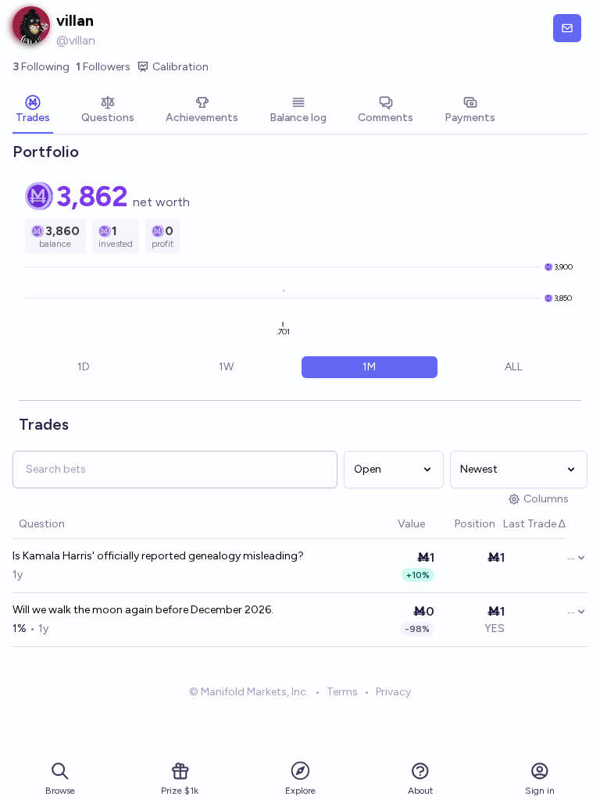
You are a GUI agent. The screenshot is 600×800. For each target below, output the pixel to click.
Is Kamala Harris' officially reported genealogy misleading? (158, 555)
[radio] (83, 367)
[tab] (32, 111)
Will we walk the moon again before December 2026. (142, 609)
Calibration (180, 66)
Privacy (393, 691)
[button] (390, 524)
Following (41, 66)
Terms (342, 691)
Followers (103, 66)
